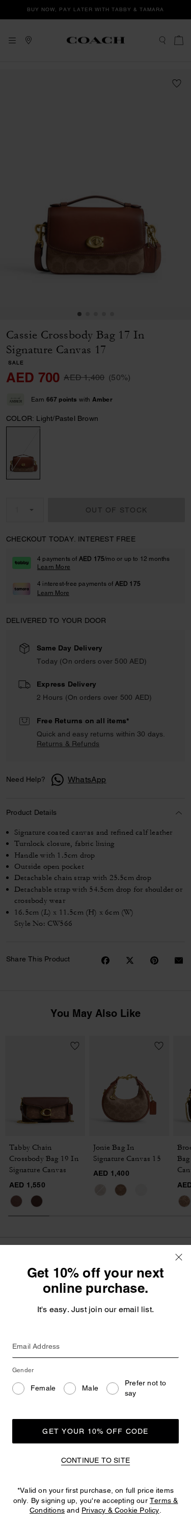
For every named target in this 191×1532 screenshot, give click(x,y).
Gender (23, 1370)
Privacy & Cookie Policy (120, 1510)
